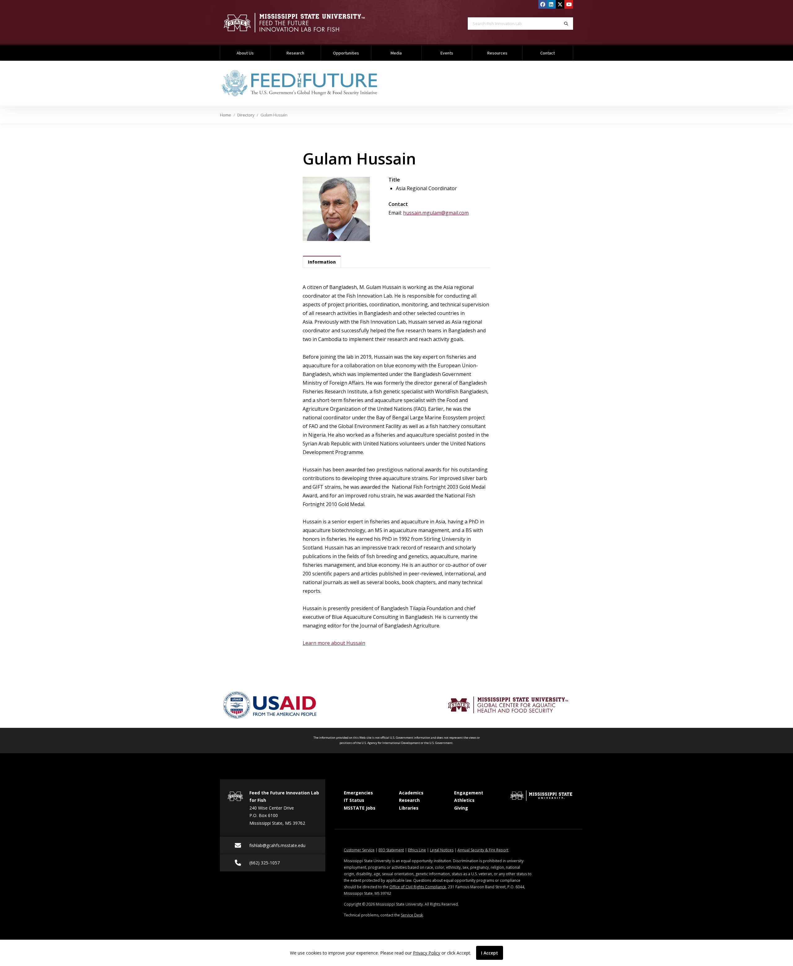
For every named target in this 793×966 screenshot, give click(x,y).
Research (295, 53)
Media (396, 53)
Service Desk (412, 915)
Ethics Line (417, 850)
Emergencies (358, 793)
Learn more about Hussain (334, 643)
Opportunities (346, 53)
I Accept (489, 953)
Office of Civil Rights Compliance (417, 887)
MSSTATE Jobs (359, 808)
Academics (411, 793)
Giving (461, 808)
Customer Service (359, 850)
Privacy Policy (426, 953)
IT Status (354, 800)
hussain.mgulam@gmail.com (436, 212)
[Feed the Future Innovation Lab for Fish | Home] (303, 23)
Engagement (468, 793)
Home (225, 115)
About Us (245, 53)
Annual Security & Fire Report (483, 850)
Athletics (464, 800)
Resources (497, 53)
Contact (547, 53)
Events (446, 53)
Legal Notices (441, 850)
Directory (245, 115)
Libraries (408, 808)
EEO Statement (391, 850)
